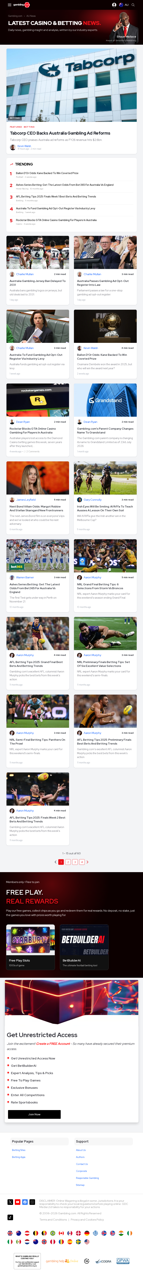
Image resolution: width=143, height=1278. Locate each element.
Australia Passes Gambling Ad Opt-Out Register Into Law (103, 283)
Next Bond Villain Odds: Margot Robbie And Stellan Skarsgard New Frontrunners (36, 508)
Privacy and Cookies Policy (87, 1219)
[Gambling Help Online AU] (27, 1261)
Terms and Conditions (53, 1219)
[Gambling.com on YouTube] (17, 1205)
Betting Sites (18, 1150)
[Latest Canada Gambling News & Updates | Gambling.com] (61, 1233)
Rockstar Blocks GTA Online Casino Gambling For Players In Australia (33, 430)
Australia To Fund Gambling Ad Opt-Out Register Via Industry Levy (36, 356)
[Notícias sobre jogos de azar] (52, 1233)
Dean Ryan (23, 422)
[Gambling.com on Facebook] (25, 1205)
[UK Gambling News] (10, 1233)
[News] (10, 1241)
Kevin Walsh (24, 146)
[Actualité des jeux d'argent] (44, 1233)
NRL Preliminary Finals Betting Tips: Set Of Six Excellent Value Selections (103, 664)
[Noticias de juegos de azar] (18, 1241)
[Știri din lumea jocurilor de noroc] (61, 1241)
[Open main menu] (9, 5)
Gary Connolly (92, 499)
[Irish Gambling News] (129, 1233)
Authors (80, 1157)
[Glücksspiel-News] (27, 1233)
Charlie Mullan (25, 274)
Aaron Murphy (92, 577)
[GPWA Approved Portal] (122, 1261)
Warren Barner (25, 577)
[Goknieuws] (35, 1233)
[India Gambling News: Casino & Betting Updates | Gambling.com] (121, 1233)
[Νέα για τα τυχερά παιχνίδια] (95, 1233)
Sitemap (80, 1185)
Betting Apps (18, 1157)
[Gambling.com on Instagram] (32, 1205)
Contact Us (82, 1164)
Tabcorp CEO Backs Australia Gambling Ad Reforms (60, 133)
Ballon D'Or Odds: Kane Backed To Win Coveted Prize (102, 356)
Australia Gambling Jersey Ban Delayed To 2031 (38, 283)
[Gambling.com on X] (10, 1205)
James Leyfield (26, 499)
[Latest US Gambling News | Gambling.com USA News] (86, 1241)
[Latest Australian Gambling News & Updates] (18, 1233)
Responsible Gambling (87, 1178)
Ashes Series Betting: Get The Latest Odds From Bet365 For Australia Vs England (35, 588)
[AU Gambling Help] (62, 1261)
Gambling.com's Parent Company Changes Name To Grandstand (105, 430)
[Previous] (87, 862)
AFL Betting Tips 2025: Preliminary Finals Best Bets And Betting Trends (104, 741)
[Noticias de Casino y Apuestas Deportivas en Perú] (52, 1241)
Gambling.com (15, 15)
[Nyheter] (78, 1241)
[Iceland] (104, 1233)
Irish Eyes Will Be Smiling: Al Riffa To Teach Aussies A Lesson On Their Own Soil (105, 508)
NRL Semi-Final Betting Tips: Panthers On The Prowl (37, 741)
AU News (31, 15)
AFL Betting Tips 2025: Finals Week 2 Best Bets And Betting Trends (37, 819)
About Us (81, 1150)
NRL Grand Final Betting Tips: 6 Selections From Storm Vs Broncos (100, 586)
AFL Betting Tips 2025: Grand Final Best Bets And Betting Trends (36, 664)
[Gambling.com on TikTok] (10, 1221)
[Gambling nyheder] (78, 1233)
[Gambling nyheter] (44, 1241)
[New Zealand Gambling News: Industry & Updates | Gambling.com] (35, 1241)
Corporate (81, 1171)
